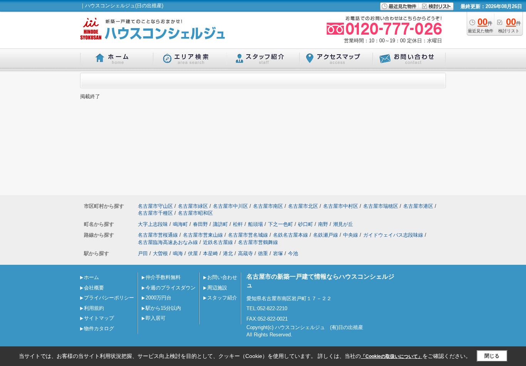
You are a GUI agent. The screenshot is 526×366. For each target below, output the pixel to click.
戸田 (143, 253)
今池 (293, 253)
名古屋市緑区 (193, 206)
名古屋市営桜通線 (158, 235)
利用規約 (94, 308)
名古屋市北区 (303, 206)
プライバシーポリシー (109, 298)
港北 (228, 253)
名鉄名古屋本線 (290, 235)
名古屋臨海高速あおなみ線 (168, 242)
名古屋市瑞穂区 (380, 206)
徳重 (263, 253)
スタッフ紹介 (222, 298)
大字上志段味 (153, 224)
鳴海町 (180, 224)
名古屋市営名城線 (248, 235)
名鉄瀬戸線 (325, 235)
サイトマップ (99, 318)
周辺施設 (217, 288)
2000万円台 (158, 298)
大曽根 (160, 253)
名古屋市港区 (418, 206)
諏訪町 (220, 224)
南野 (323, 224)
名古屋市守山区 (155, 206)
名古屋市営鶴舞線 (258, 242)
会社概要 (94, 288)
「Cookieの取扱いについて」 (391, 356)
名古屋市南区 (268, 206)
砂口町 (305, 224)
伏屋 (193, 253)
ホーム (91, 277)
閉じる (491, 356)
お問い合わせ (222, 277)
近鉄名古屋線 (218, 242)
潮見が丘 (343, 224)
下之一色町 (280, 224)
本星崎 (210, 253)
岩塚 (278, 253)
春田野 (200, 224)
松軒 (238, 224)
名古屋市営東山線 (203, 235)
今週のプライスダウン (171, 288)
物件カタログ (99, 328)
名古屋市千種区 (155, 213)
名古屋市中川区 (230, 206)
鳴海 (178, 253)
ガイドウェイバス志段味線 (393, 235)
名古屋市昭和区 (195, 213)
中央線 (350, 235)
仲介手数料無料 (163, 277)
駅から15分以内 (163, 308)
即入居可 (156, 318)
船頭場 (255, 224)
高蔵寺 (245, 253)
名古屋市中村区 (340, 206)
